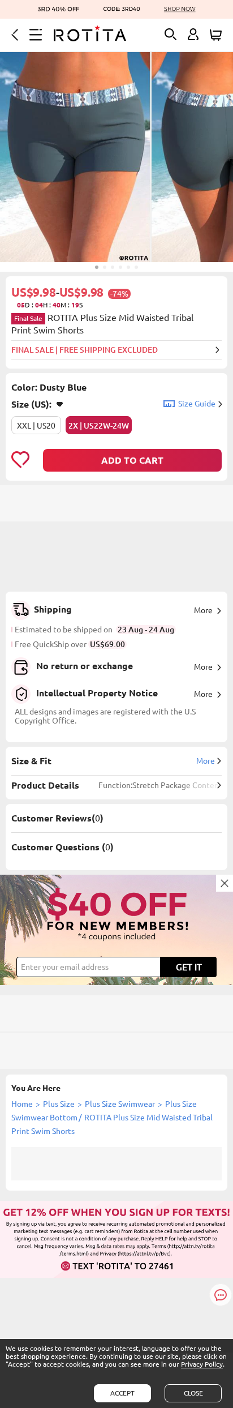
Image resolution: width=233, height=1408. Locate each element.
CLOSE (193, 1393)
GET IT (189, 967)
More (203, 610)
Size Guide (196, 403)
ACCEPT (122, 1393)
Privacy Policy (202, 1364)
